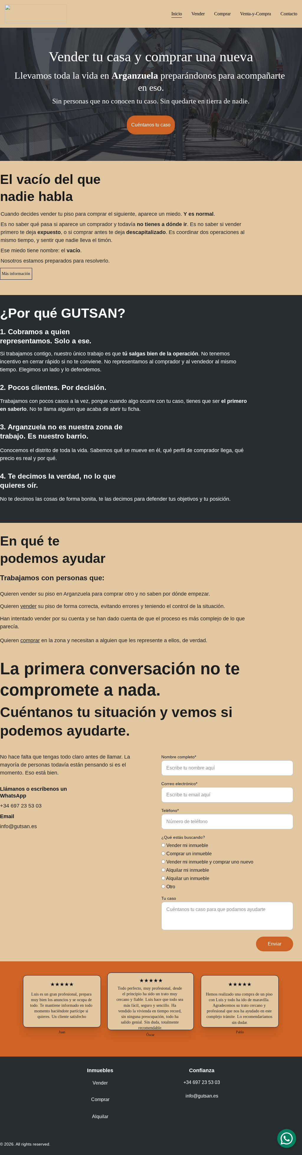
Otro (170, 886)
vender (28, 606)
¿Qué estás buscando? (183, 837)
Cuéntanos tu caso (150, 124)
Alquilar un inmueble (187, 878)
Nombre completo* (178, 756)
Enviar (274, 943)
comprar (30, 640)
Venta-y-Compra (255, 13)
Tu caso (168, 898)
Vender (198, 13)
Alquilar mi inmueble (187, 870)
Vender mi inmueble (186, 845)
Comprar (222, 13)
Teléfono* (170, 810)
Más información (16, 273)
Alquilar (100, 1116)
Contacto (288, 13)
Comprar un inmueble (188, 853)
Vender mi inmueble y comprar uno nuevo (209, 861)
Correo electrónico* (179, 783)
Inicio (176, 13)
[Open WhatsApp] (286, 1138)
